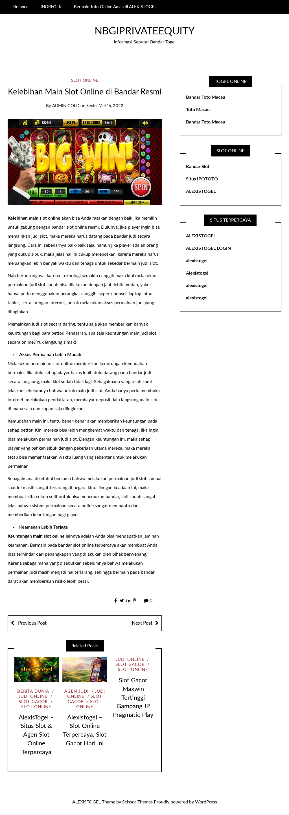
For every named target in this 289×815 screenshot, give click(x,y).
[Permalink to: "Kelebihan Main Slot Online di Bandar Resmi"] (85, 161)
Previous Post (32, 623)
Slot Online (84, 80)
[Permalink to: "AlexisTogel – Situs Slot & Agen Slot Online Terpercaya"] (36, 670)
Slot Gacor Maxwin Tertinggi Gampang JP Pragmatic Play (133, 697)
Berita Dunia (33, 691)
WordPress (206, 802)
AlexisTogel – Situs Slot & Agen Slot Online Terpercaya (36, 734)
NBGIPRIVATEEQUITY (144, 31)
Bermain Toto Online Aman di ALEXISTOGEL (115, 7)
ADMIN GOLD (65, 106)
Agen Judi (76, 691)
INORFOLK (51, 7)
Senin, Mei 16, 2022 (104, 106)
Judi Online (130, 659)
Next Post (142, 623)
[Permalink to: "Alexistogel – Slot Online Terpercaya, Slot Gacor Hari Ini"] (84, 670)
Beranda (20, 7)
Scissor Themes (137, 802)
